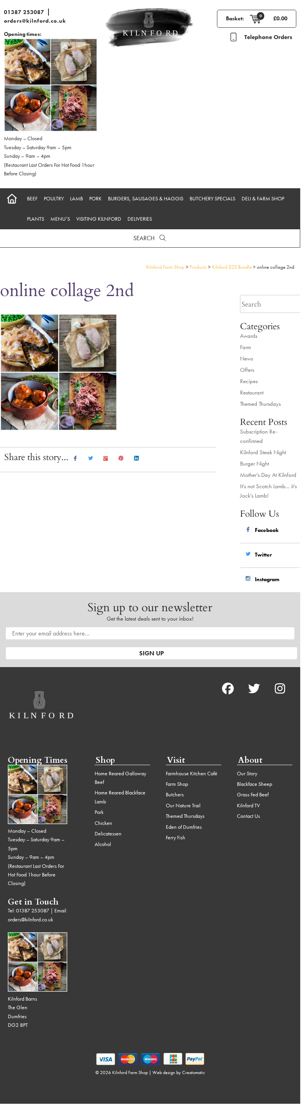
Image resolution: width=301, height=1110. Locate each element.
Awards (248, 336)
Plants (35, 218)
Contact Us (248, 815)
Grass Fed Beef (253, 794)
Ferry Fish (175, 837)
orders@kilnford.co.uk (35, 20)
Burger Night (254, 464)
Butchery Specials (212, 198)
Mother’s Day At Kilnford (268, 475)
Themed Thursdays (260, 404)
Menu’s (60, 218)
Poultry (54, 198)
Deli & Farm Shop (263, 198)
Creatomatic (193, 1072)
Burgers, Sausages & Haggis (145, 198)
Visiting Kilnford (98, 218)
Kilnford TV (248, 805)
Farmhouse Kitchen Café (191, 773)
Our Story (247, 773)
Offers (247, 370)
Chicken (103, 822)
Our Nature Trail (183, 805)
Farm (245, 347)
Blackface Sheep (254, 783)
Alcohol (103, 844)
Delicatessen (108, 833)
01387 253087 (24, 12)
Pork (95, 198)
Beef (32, 198)
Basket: (235, 18)
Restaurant (251, 392)
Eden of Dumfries (184, 826)
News (246, 358)
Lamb (76, 198)
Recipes (249, 381)
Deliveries (139, 218)
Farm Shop (177, 783)
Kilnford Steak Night (263, 452)
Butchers (175, 794)
